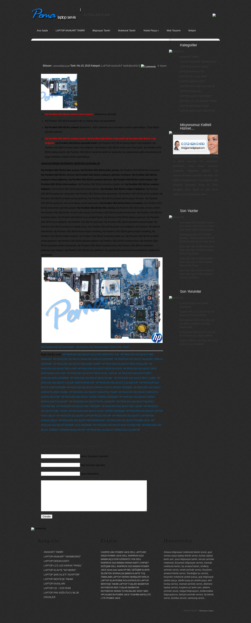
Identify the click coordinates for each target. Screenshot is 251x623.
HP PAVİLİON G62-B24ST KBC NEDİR (121, 406)
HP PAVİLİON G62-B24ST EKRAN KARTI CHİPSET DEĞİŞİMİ (99, 387)
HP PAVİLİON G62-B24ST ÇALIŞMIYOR (117, 382)
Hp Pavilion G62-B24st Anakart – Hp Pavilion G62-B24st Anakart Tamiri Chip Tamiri (85, 347)
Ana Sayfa (42, 30)
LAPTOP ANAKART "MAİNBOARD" (119, 65)
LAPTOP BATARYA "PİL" (192, 71)
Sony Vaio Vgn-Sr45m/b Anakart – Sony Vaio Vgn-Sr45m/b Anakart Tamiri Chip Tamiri (197, 250)
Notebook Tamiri (127, 30)
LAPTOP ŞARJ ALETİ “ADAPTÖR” (62, 574)
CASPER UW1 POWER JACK (115, 552)
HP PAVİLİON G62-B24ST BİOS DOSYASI (100, 368)
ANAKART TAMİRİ (189, 57)
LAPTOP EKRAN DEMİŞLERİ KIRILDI (131, 577)
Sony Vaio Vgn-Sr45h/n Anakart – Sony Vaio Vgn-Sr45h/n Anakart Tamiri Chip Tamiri (197, 274)
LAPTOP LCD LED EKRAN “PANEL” (63, 565)
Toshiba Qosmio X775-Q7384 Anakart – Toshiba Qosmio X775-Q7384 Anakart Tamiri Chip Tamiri (197, 238)
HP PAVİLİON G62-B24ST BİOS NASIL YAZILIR (92, 373)
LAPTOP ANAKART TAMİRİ (70, 30)
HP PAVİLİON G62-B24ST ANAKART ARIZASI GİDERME (83, 359)
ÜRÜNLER (49, 597)
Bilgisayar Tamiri (101, 30)
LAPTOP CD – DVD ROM (192, 76)
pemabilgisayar (61, 65)
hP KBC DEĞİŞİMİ (132, 570)
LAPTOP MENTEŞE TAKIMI (194, 106)
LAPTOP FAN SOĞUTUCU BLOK (197, 86)
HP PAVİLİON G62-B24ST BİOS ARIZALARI (125, 364)
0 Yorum (161, 65)
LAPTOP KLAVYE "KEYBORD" (195, 96)
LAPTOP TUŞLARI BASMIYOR (134, 584)
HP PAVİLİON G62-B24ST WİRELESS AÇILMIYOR (113, 429)
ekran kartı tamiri (115, 570)
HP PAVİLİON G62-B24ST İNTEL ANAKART (92, 401)
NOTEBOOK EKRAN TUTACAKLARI (118, 591)
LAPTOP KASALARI (190, 91)
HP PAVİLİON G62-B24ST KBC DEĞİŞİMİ (78, 406)
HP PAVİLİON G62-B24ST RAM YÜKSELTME (117, 425)
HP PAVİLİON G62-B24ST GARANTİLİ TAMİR (93, 392)
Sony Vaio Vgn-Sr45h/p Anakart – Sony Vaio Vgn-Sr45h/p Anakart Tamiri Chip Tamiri (197, 262)
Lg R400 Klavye (187, 303)
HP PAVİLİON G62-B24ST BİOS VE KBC (91, 378)
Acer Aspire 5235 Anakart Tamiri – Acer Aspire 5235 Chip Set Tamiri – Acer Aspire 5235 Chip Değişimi (197, 226)
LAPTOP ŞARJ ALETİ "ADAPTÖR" (197, 111)
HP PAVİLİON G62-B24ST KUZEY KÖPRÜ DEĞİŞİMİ (97, 411)
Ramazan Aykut (206, 611)
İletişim (192, 30)
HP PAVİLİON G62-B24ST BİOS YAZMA (135, 378)
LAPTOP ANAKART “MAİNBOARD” (62, 556)
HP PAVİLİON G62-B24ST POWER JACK (128, 420)
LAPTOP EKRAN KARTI (192, 81)
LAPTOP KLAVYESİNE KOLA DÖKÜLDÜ (120, 580)
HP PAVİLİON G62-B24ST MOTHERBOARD (82, 420)
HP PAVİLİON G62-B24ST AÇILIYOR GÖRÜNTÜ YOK (90, 354)
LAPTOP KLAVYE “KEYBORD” (60, 570)
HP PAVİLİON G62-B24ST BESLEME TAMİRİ (77, 364)
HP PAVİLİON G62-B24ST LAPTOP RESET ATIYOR (83, 415)
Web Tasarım (174, 30)
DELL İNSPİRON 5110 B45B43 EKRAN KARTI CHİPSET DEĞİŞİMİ (125, 562)
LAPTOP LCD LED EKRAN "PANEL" (198, 101)
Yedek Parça (151, 30)
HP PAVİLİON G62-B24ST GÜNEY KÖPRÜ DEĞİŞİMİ (89, 397)
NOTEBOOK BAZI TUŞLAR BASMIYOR (120, 587)
